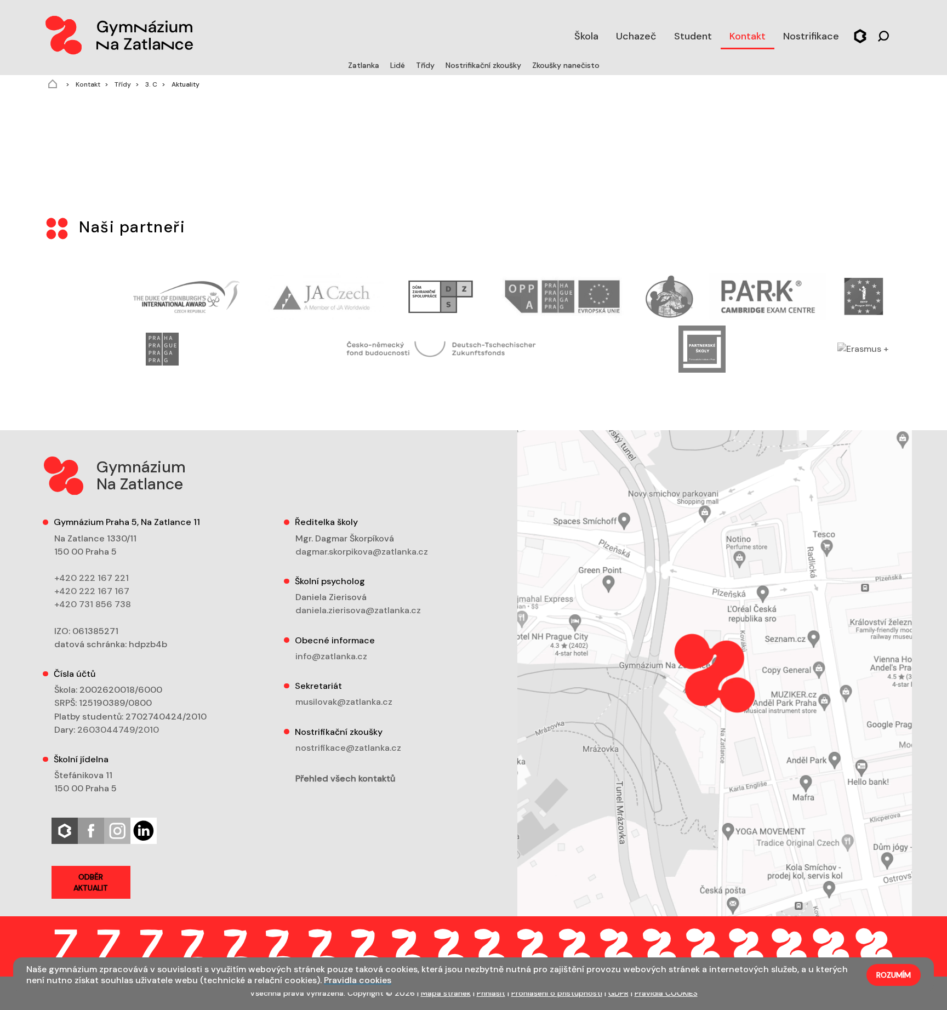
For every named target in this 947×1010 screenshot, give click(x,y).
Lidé (398, 65)
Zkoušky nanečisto (566, 65)
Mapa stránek (446, 993)
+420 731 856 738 (92, 604)
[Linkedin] (143, 830)
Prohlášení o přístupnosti (556, 993)
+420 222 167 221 (91, 578)
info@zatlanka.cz (331, 656)
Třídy (426, 65)
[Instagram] (117, 830)
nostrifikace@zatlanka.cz (348, 748)
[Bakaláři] (860, 35)
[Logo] (118, 33)
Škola (586, 36)
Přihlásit (491, 993)
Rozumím (893, 975)
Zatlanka (364, 65)
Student (693, 36)
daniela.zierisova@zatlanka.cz (358, 610)
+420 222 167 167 (91, 591)
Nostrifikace (811, 36)
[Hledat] (883, 35)
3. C (150, 84)
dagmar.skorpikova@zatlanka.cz (361, 551)
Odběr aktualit (90, 882)
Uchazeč (636, 36)
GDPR (618, 993)
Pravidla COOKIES (666, 993)
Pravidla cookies (357, 980)
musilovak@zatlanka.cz (343, 701)
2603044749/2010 (118, 729)
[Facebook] (91, 830)
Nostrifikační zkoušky (484, 65)
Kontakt (747, 36)
